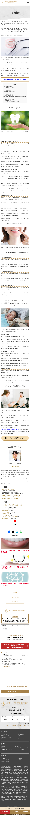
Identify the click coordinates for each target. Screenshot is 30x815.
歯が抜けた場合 (8, 100)
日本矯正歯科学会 (6, 510)
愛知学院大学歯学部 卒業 (8, 489)
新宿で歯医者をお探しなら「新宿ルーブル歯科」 (15, 79)
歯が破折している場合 (10, 99)
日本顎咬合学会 (5, 513)
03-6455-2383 (15, 713)
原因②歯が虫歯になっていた (11, 88)
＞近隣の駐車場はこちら (7, 667)
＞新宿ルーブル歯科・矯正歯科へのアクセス (17, 686)
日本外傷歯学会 (5, 515)
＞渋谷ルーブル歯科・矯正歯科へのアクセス (17, 725)
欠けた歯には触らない (10, 95)
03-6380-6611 (16, 637)
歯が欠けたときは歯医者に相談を (11, 102)
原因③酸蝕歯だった (9, 90)
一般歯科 (5, 23)
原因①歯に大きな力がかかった (11, 87)
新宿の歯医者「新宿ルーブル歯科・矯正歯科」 (10, 429)
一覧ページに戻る (15, 597)
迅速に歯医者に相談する (10, 94)
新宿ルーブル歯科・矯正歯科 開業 (10, 498)
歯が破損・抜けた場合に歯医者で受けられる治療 (15, 96)
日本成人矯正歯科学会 (7, 512)
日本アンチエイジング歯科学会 (9, 516)
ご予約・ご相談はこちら (16, 438)
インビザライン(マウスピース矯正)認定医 (12, 506)
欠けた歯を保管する (9, 92)
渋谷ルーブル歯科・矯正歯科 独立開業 (11, 495)
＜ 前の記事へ (15, 592)
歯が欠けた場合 (8, 98)
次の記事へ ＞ (15, 602)
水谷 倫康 (15, 466)
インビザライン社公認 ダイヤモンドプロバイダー (13, 504)
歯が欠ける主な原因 (8, 86)
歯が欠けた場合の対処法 (9, 91)
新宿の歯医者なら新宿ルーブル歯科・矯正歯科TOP (12, 21)
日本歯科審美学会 (6, 518)
